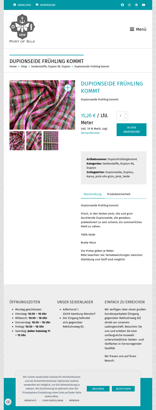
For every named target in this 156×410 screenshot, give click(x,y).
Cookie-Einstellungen (52, 400)
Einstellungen (8, 402)
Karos (90, 176)
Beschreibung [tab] (92, 194)
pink (118, 176)
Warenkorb (47, 5)
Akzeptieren (123, 388)
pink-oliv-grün (105, 176)
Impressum (74, 400)
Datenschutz (30, 400)
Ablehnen (98, 388)
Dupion (91, 167)
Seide (126, 176)
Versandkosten (90, 133)
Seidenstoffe (111, 163)
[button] (138, 29)
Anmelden (24, 5)
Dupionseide (113, 172)
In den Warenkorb (131, 130)
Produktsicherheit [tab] (118, 194)
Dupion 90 (127, 163)
